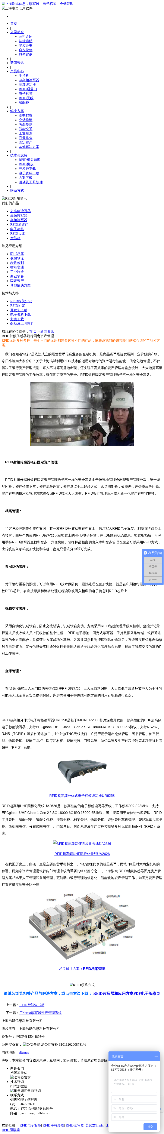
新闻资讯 (17, 63)
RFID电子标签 (30, 1125)
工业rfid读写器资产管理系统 (40, 1013)
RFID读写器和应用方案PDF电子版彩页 (126, 993)
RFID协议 (26, 164)
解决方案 (17, 111)
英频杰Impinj (94, 1125)
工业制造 (25, 133)
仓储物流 (25, 120)
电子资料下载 (29, 173)
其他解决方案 (29, 147)
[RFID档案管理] (82, 958)
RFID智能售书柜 (31, 1005)
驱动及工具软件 (31, 182)
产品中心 (17, 71)
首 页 (33, 331)
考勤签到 (25, 124)
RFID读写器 (75, 1125)
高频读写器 (27, 84)
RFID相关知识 (29, 160)
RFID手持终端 (53, 1125)
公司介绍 (25, 36)
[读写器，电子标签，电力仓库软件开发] (37, 4)
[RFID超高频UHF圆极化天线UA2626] (82, 843)
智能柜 (24, 102)
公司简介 (17, 32)
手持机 (24, 75)
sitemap (24, 1052)
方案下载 (25, 177)
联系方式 (17, 190)
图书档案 (25, 115)
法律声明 (25, 41)
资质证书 (25, 45)
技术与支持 (18, 155)
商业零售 (25, 138)
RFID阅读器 (11, 1130)
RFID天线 (26, 98)
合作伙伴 (25, 50)
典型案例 (25, 54)
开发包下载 (27, 168)
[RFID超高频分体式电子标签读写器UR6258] (82, 785)
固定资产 (25, 142)
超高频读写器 (29, 80)
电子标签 (25, 93)
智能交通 (25, 129)
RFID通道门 (28, 89)
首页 (13, 23)
